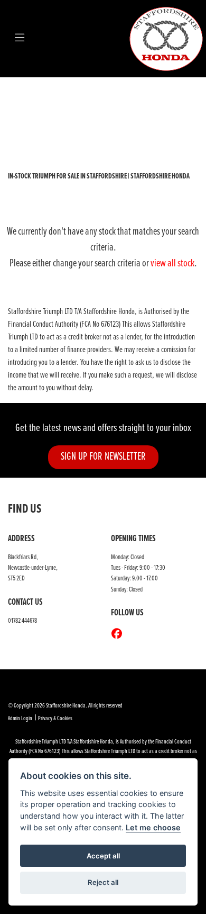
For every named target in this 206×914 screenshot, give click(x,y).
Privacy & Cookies (55, 718)
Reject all (103, 882)
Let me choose (153, 827)
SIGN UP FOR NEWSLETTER (103, 457)
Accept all (103, 856)
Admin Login (20, 718)
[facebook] (119, 634)
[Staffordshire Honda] (166, 38)
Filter (171, 95)
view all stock (172, 264)
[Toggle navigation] (19, 38)
